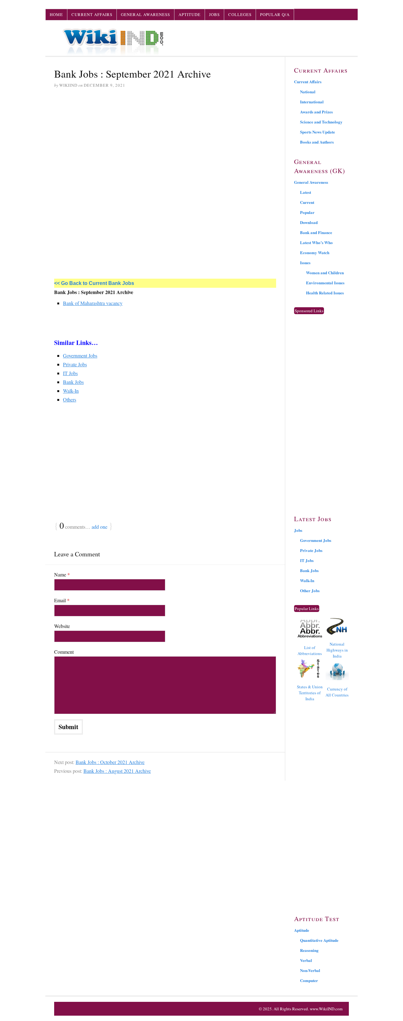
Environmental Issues (325, 283)
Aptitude (190, 14)
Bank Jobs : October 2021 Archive (110, 762)
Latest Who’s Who (316, 242)
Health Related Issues (325, 293)
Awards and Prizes (316, 112)
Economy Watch (314, 252)
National (307, 92)
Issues (305, 262)
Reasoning (309, 950)
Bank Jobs (73, 382)
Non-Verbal (310, 970)
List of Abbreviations (310, 650)
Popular (307, 212)
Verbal (306, 960)
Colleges (240, 14)
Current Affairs (91, 14)
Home (56, 14)
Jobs (214, 14)
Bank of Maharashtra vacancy (92, 303)
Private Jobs (75, 364)
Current (307, 202)
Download (309, 222)
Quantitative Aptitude (319, 940)
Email (62, 600)
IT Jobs (70, 373)
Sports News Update (317, 132)
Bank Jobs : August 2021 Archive (117, 770)
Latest (305, 192)
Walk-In (71, 390)
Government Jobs (80, 355)
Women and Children (325, 273)
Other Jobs (310, 590)
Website (62, 626)
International (312, 102)
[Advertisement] (165, 142)
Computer (309, 980)
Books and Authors (317, 142)
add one (99, 526)
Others (69, 399)
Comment (64, 651)
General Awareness (145, 14)
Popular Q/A (275, 14)
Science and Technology (321, 122)
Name (62, 574)
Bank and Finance (316, 232)
